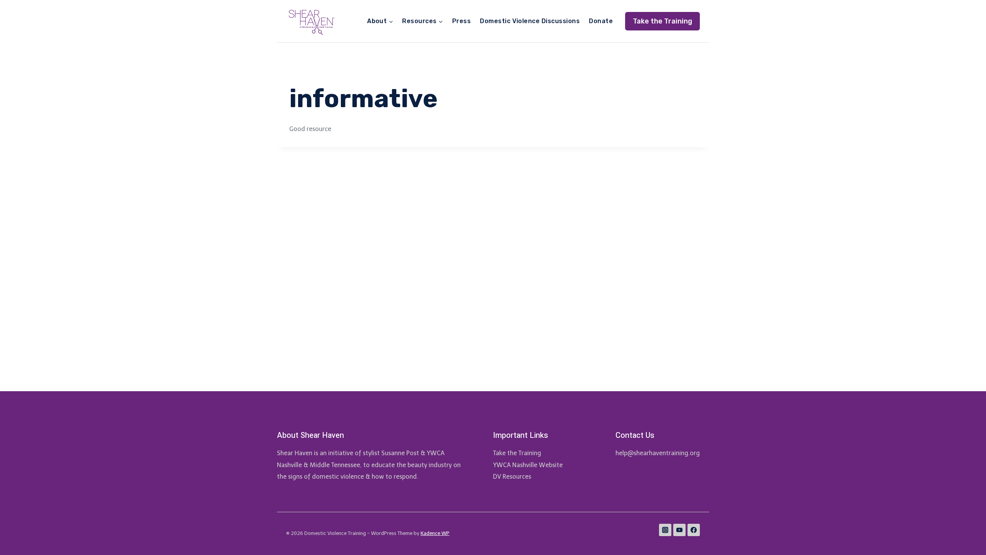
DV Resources (512, 476)
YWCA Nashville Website (528, 465)
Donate (601, 21)
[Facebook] (694, 530)
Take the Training (662, 21)
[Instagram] (665, 530)
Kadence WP (435, 533)
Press (461, 21)
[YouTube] (679, 530)
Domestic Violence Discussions (530, 21)
